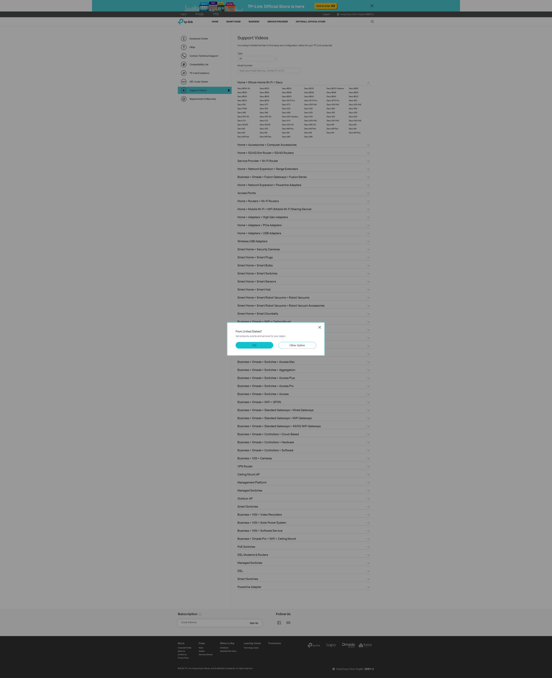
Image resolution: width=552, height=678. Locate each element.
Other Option (297, 345)
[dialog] (276, 339)
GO (254, 345)
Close (319, 327)
